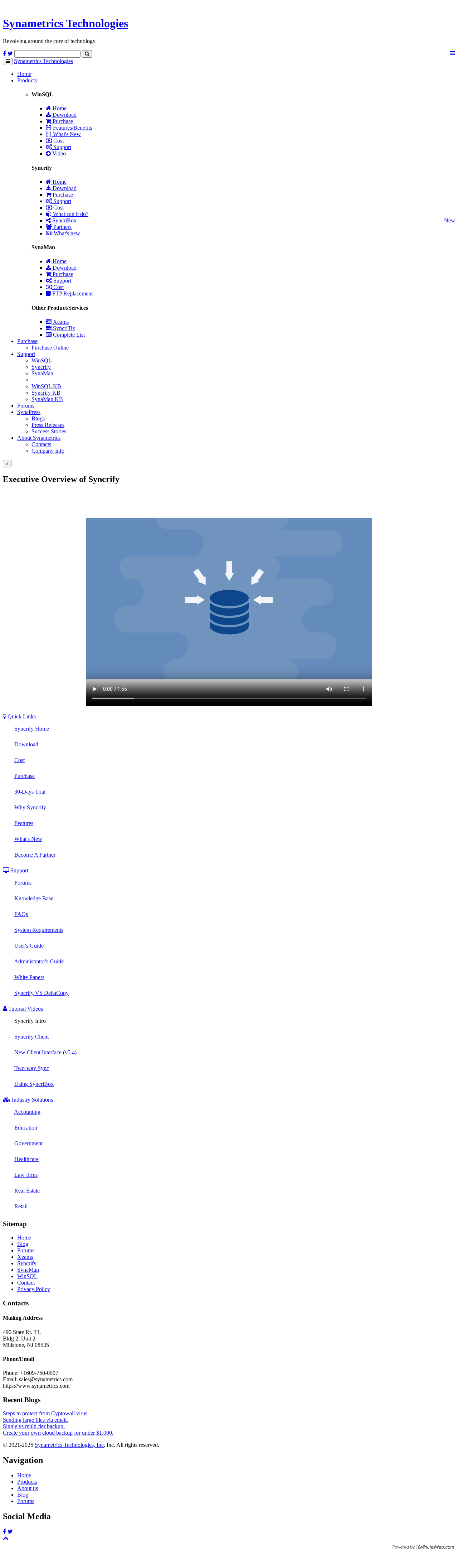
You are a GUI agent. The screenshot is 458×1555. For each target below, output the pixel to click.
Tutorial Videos (25, 1009)
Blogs (38, 418)
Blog (22, 1244)
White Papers (29, 977)
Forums (25, 406)
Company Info (47, 451)
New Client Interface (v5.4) (45, 1052)
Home (24, 74)
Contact (26, 1283)
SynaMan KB (47, 399)
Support (61, 147)
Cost (58, 141)
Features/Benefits (72, 128)
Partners (62, 227)
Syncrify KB (45, 393)
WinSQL (41, 360)
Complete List (68, 335)
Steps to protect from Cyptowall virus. (46, 1413)
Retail (21, 1206)
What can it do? (70, 214)
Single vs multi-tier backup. (34, 1426)
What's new (66, 233)
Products (27, 80)
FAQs (21, 914)
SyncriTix (63, 328)
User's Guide (29, 946)
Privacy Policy (33, 1289)
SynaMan (42, 373)
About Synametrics (38, 438)
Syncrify (41, 367)
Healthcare (26, 1159)
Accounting (27, 1112)
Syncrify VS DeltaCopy (41, 993)
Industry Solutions (31, 1100)
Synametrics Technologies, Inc (69, 1445)
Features (23, 823)
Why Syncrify (30, 807)
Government (28, 1143)
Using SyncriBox (34, 1084)
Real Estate (27, 1191)
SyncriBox (64, 220)
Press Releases (47, 425)
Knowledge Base (33, 898)
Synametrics (65, 23)
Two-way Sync (31, 1068)
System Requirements (38, 930)
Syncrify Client (31, 1037)
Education (25, 1128)
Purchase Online (50, 348)
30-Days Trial (29, 792)
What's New (66, 134)
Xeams (60, 322)
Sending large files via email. (35, 1420)
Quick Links (21, 716)
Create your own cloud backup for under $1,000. (58, 1433)
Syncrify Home (31, 729)
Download (64, 115)
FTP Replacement (72, 293)
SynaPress (28, 412)
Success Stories (48, 431)
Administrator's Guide (39, 961)
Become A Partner (34, 855)
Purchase (62, 121)
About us (27, 1488)
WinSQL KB (46, 386)
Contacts (41, 444)
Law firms (26, 1175)
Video (58, 153)
